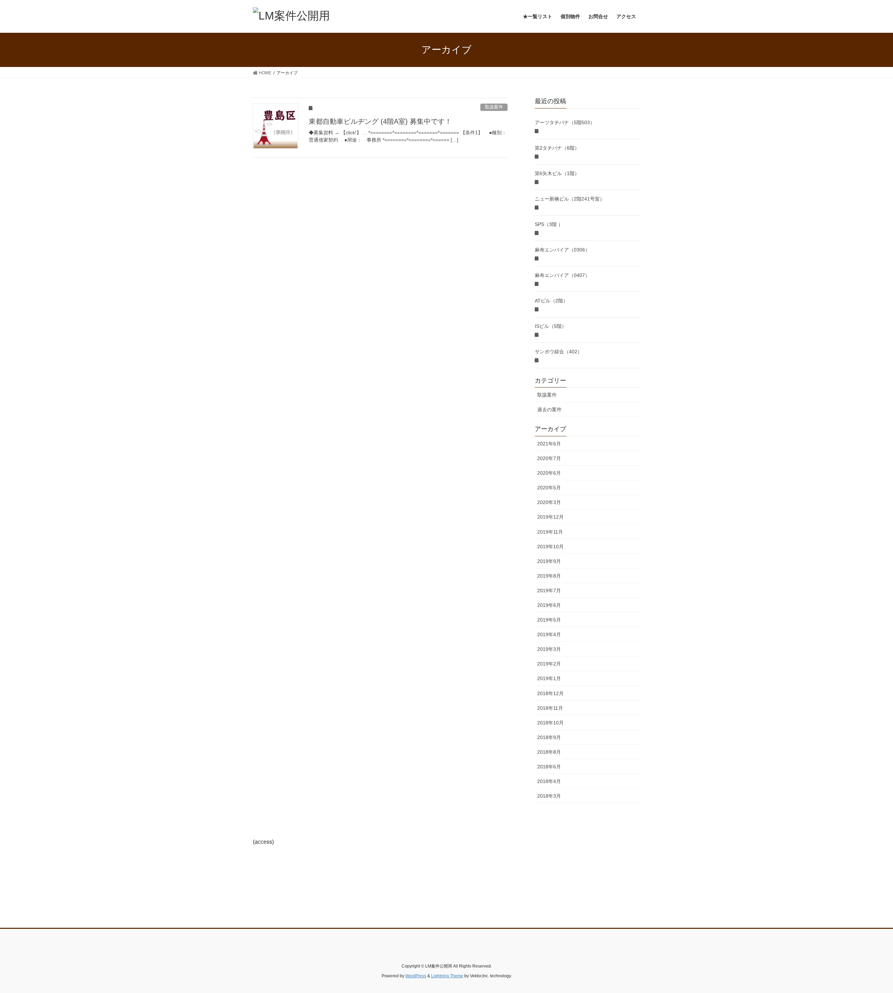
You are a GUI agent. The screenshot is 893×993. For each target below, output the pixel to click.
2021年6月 (549, 443)
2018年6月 (549, 766)
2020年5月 (549, 487)
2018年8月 (549, 752)
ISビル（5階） (550, 326)
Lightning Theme (447, 975)
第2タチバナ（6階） (557, 148)
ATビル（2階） (551, 300)
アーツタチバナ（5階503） (565, 122)
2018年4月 (549, 781)
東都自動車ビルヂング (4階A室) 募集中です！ (380, 121)
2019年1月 (549, 678)
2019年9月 (549, 561)
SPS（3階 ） (549, 224)
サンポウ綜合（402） (558, 351)
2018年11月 (550, 708)
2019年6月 (549, 605)
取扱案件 (494, 107)
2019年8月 (549, 576)
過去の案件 (549, 409)
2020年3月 (549, 502)
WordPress (415, 975)
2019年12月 (550, 517)
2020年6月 (549, 473)
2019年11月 (550, 532)
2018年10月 (550, 722)
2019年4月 (549, 634)
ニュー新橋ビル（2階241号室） (570, 199)
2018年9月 (549, 737)
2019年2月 (549, 664)
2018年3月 (549, 796)
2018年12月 (550, 693)
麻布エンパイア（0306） (562, 250)
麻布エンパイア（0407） (562, 275)
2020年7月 (549, 458)
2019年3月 (549, 649)
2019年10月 (550, 546)
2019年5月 (549, 620)
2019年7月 (549, 590)
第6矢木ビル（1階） (557, 173)
